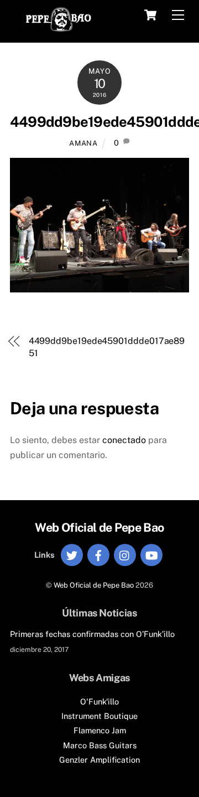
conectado (124, 440)
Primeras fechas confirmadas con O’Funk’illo (92, 634)
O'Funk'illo (99, 701)
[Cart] (150, 15)
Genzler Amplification (99, 759)
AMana (83, 143)
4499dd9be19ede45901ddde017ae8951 (107, 347)
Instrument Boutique (99, 716)
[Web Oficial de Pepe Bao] (58, 28)
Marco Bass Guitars (100, 745)
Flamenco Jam (100, 730)
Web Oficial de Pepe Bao (94, 585)
